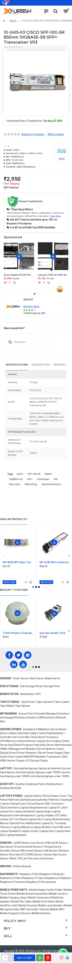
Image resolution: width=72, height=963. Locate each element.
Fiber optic (14, 484)
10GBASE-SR (16, 479)
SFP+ (29, 479)
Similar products (13, 519)
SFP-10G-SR (34, 474)
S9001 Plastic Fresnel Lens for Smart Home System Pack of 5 (18, 633)
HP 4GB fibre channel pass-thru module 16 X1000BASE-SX (55, 562)
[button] (34, 294)
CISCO (20, 474)
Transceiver (43, 479)
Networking (31, 484)
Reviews (60, 364)
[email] (10, 342)
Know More (55, 216)
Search (13, 20)
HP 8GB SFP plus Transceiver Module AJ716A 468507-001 (18, 562)
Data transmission (51, 484)
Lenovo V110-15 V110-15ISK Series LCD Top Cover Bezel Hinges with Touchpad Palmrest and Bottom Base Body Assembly (53, 274)
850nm (48, 474)
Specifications (17, 364)
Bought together (14, 589)
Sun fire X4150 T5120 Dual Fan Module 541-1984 (55, 633)
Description (41, 364)
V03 (56, 479)
